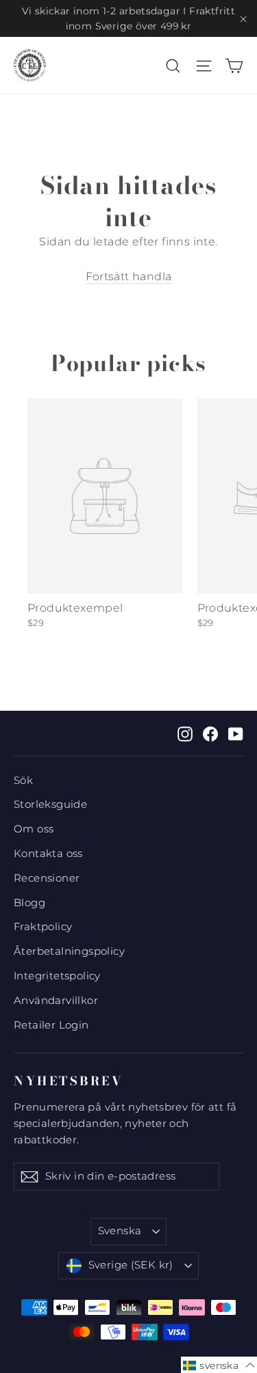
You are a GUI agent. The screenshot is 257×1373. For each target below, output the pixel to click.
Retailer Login (51, 1025)
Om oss (33, 829)
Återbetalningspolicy (69, 951)
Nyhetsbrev (68, 1080)
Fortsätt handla (129, 276)
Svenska (120, 1231)
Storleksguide (50, 804)
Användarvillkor (56, 1000)
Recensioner (46, 878)
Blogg (29, 903)
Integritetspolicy (57, 976)
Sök (23, 780)
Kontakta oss (48, 853)
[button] (219, 1365)
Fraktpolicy (43, 927)
